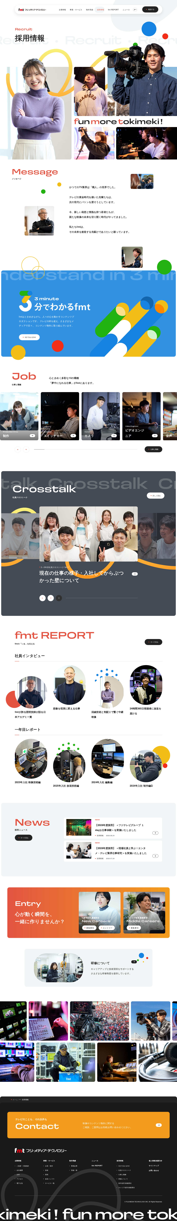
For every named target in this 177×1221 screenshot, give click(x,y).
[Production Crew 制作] (19, 411)
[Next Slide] (26, 449)
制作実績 (89, 9)
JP (134, 10)
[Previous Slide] (18, 449)
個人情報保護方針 (155, 1161)
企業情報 (62, 9)
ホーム (15, 1099)
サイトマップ (154, 1165)
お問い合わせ (154, 1170)
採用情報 (100, 9)
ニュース (126, 9)
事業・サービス (76, 9)
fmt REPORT (113, 9)
